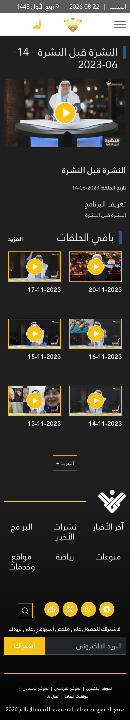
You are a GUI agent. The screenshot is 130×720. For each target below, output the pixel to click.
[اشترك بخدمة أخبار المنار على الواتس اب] (88, 610)
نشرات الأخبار (65, 531)
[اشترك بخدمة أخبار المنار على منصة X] (70, 610)
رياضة (65, 556)
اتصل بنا (53, 696)
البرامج (21, 527)
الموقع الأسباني (36, 688)
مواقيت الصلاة (77, 696)
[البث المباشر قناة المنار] (51, 610)
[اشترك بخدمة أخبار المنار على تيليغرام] (106, 610)
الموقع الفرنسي (67, 688)
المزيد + (65, 463)
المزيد (15, 238)
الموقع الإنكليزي (99, 688)
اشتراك (24, 645)
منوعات (108, 556)
